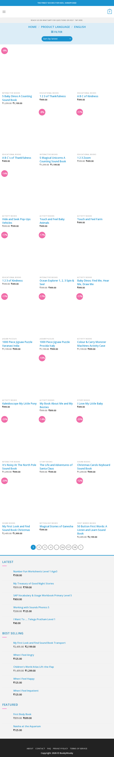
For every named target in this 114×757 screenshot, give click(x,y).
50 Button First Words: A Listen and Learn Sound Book (92, 530)
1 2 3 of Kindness (12, 280)
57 (68, 547)
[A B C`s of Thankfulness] (19, 131)
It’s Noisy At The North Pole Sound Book (19, 466)
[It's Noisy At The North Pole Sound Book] (19, 438)
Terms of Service (78, 748)
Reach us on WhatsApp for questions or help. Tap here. (57, 20)
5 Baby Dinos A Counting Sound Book (17, 97)
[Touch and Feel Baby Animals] (57, 192)
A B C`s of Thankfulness (16, 157)
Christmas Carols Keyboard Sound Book (93, 466)
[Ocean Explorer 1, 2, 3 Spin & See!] (57, 254)
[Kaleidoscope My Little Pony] (19, 377)
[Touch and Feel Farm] (94, 192)
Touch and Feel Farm (89, 219)
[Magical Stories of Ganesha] (57, 500)
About (30, 748)
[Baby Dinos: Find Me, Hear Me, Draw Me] (94, 254)
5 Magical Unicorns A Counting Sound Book (53, 159)
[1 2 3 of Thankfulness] (57, 69)
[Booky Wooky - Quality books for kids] (57, 11)
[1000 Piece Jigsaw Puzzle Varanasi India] (19, 315)
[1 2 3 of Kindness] (19, 254)
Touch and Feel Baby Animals (52, 220)
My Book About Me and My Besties (56, 405)
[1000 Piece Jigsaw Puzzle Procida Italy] (57, 315)
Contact (40, 748)
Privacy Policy (60, 748)
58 (74, 547)
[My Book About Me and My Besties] (57, 377)
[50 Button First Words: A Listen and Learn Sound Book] (94, 500)
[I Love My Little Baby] (94, 377)
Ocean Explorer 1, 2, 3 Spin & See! (57, 282)
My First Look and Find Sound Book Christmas (16, 528)
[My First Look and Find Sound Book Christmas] (19, 500)
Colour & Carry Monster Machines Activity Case (91, 343)
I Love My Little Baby (90, 403)
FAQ (49, 748)
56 (62, 547)
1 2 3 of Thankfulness (53, 96)
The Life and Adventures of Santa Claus (56, 466)
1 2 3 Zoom (84, 157)
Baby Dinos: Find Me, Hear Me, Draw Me (93, 282)
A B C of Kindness (87, 96)
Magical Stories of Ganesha (56, 526)
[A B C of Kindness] (94, 69)
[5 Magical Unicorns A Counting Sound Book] (57, 131)
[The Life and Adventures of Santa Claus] (57, 438)
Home (32, 27)
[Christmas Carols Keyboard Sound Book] (94, 438)
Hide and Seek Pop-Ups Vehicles (16, 220)
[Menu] (4, 11)
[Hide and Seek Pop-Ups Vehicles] (19, 192)
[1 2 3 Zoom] (94, 131)
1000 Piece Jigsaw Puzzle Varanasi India (17, 343)
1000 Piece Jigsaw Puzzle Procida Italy (55, 343)
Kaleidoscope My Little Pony (19, 403)
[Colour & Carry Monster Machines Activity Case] (94, 315)
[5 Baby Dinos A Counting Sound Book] (19, 69)
